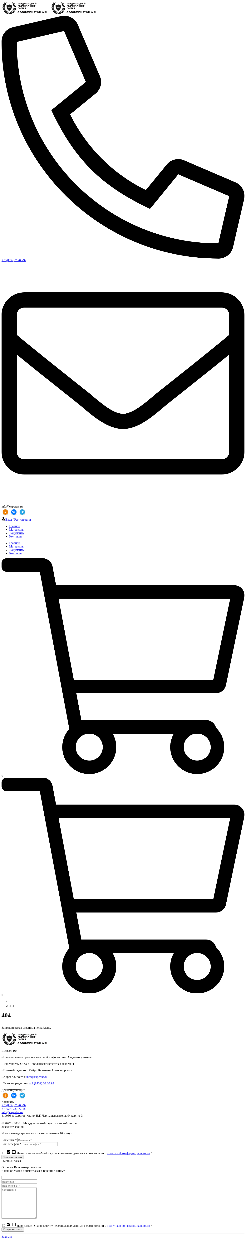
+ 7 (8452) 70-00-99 (14, 260)
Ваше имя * (9, 1140)
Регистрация (22, 519)
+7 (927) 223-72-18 (14, 1108)
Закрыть (7, 1236)
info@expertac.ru (36, 1076)
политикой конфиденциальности (128, 1153)
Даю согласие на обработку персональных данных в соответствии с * (79, 1153)
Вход (8, 519)
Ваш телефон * (11, 1144)
